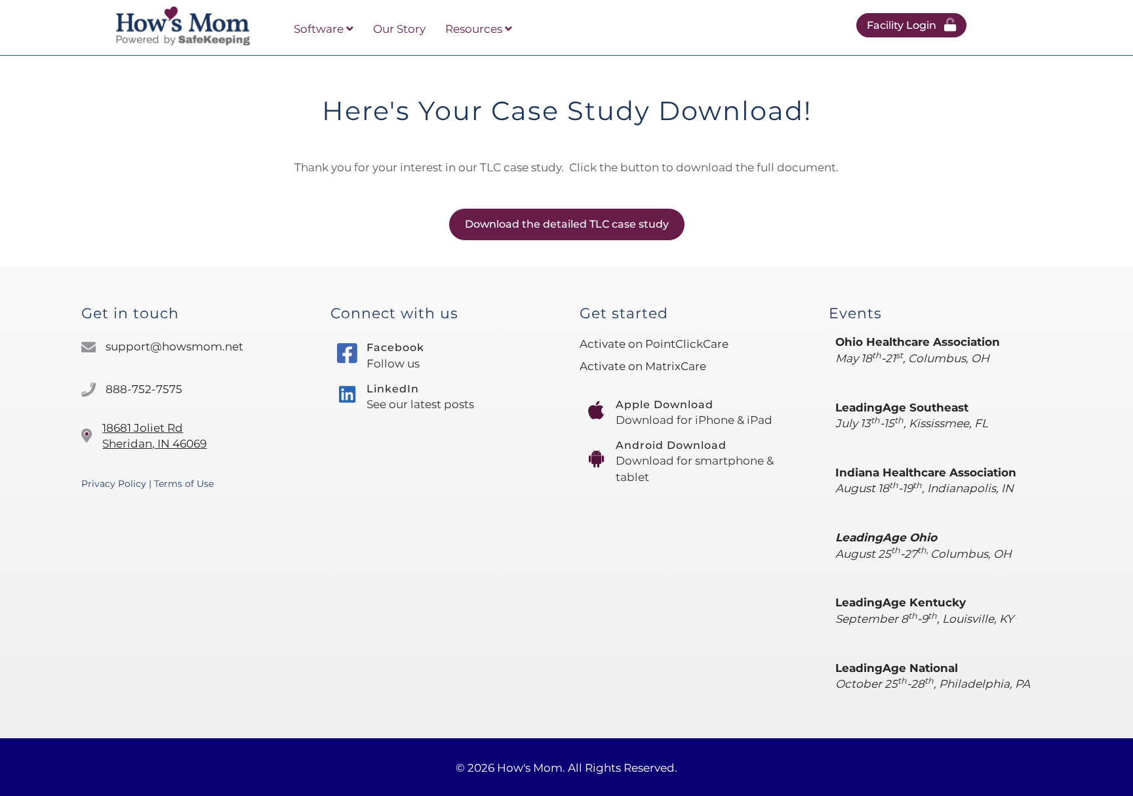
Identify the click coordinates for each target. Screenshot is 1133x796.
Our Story (399, 28)
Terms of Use (184, 484)
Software (320, 28)
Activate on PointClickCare (654, 343)
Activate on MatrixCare (643, 366)
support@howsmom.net (174, 346)
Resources (475, 28)
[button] (911, 25)
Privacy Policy (113, 484)
